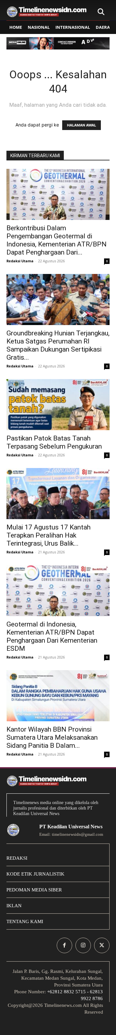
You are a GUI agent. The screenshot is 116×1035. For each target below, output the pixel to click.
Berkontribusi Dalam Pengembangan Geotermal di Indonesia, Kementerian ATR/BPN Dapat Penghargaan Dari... (56, 240)
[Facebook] (64, 945)
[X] (102, 945)
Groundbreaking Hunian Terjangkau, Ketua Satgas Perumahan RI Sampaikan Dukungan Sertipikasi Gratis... (58, 345)
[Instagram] (83, 945)
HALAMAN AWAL (81, 125)
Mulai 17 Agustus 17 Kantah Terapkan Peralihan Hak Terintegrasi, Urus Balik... (48, 535)
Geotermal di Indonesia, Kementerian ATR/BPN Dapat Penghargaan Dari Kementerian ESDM (51, 636)
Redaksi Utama (20, 260)
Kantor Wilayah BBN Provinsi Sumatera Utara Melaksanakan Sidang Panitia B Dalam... (52, 737)
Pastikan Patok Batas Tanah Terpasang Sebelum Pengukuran (54, 442)
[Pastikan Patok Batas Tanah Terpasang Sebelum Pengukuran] (58, 404)
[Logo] (46, 12)
